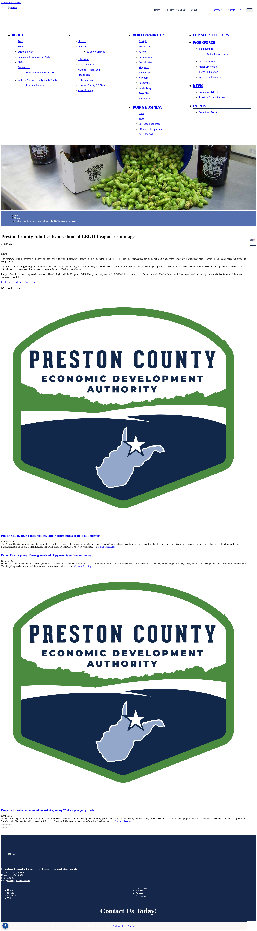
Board (21, 46)
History (82, 41)
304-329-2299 (9, 878)
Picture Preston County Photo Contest (38, 80)
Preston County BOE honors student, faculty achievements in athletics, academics (50, 535)
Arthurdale (145, 46)
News (198, 85)
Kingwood (144, 67)
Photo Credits (142, 888)
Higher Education (208, 72)
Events (199, 106)
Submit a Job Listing (218, 54)
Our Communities (149, 35)
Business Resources (149, 123)
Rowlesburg (145, 88)
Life (75, 35)
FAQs (20, 62)
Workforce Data (207, 61)
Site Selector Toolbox (175, 10)
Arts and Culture (87, 64)
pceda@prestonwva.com (18, 880)
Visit (9, 898)
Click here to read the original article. (18, 282)
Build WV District (96, 51)
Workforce (204, 42)
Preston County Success (212, 97)
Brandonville (145, 57)
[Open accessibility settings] (5, 926)
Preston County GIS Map (91, 85)
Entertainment (86, 80)
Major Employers (208, 66)
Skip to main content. (11, 2)
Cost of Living (85, 90)
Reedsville (144, 83)
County (10, 893)
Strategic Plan (25, 51)
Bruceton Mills (146, 62)
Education (83, 59)
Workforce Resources (210, 77)
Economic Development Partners (36, 57)
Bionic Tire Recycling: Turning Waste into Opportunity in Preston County (46, 555)
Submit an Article (208, 92)
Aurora (142, 51)
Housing (82, 46)
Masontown (145, 72)
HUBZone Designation (151, 129)
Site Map (140, 890)
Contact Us (24, 67)
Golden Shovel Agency (124, 926)
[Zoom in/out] (11, 824)
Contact (193, 10)
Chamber (11, 895)
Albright (143, 41)
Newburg (144, 77)
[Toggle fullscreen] (8, 824)
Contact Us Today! (128, 911)
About (18, 35)
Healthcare (84, 75)
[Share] (5, 824)
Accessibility (142, 896)
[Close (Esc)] (2, 824)
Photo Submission (36, 85)
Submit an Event (208, 112)
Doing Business (148, 107)
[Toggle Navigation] (249, 10)
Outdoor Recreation (89, 69)
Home (157, 10)
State (141, 118)
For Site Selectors (211, 35)
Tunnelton (144, 98)
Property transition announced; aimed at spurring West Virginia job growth (47, 810)
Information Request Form (40, 72)
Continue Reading (106, 546)
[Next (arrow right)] (5, 827)
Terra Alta (144, 93)
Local (141, 113)
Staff (20, 41)
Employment (206, 48)
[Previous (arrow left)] (2, 827)
